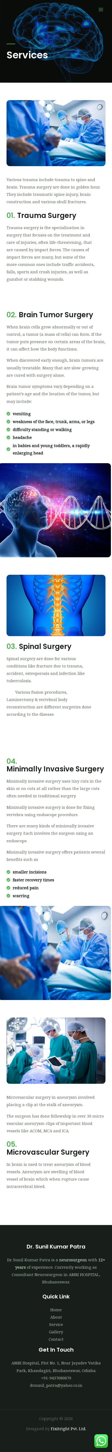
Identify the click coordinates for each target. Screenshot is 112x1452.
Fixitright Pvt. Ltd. (68, 1428)
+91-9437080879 (56, 1378)
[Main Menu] (101, 9)
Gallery (56, 1331)
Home (56, 1309)
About (56, 1317)
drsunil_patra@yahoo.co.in (56, 1385)
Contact (56, 1339)
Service (56, 1324)
